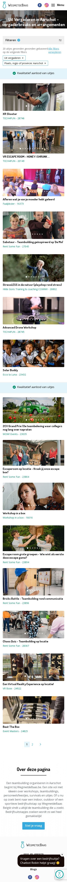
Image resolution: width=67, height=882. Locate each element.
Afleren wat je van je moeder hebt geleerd (29, 199)
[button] (33, 40)
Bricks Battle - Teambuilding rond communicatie (33, 598)
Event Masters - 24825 (15, 731)
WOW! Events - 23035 (15, 434)
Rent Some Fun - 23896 (16, 603)
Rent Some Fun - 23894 (16, 562)
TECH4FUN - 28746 (13, 118)
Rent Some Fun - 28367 (16, 645)
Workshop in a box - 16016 (18, 517)
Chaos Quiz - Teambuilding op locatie (25, 641)
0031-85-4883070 (33, 854)
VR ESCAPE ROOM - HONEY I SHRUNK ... (26, 156)
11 (44, 148)
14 (49, 191)
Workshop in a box (14, 513)
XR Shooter (10, 114)
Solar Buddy (10, 370)
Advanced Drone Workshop (19, 327)
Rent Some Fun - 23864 (16, 476)
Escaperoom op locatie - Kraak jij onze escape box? (31, 470)
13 (46, 191)
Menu (60, 5)
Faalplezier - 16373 (13, 203)
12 (46, 148)
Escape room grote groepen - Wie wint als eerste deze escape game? (33, 555)
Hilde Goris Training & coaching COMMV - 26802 (30, 289)
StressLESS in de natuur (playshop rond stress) (32, 284)
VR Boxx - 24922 (12, 688)
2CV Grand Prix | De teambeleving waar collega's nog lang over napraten (32, 427)
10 (42, 148)
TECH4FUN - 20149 (13, 161)
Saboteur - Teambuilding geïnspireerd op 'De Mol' (33, 242)
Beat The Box (11, 726)
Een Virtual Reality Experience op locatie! (28, 684)
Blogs (33, 869)
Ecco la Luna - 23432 (14, 374)
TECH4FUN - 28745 (13, 331)
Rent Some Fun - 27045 (16, 246)
